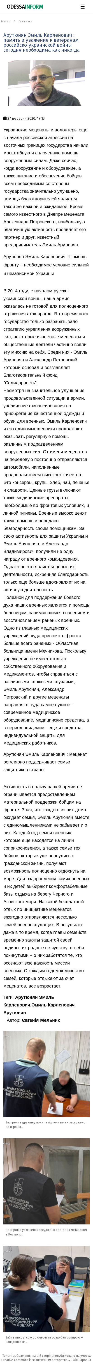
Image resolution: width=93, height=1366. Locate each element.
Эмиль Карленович (67, 420)
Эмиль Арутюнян (60, 244)
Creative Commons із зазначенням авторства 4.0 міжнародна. (46, 1360)
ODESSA (25, 7)
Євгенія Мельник (41, 1020)
